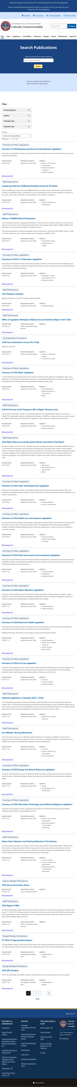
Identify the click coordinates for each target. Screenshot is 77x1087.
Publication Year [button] (9, 126)
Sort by (4, 132)
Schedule (27, 15)
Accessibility (6, 1028)
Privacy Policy (25, 1050)
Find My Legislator (55, 15)
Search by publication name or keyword (38, 57)
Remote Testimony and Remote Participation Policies (28, 1036)
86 (48, 993)
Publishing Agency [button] (10, 110)
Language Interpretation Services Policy (28, 1027)
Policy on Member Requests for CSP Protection (46, 1046)
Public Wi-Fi (25, 1055)
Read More (64, 3)
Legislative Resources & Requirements (9, 1051)
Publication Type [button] (9, 121)
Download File (8, 176)
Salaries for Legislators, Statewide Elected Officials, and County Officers (9, 1060)
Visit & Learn (39, 15)
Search (72, 26)
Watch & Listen (70, 15)
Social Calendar (45, 1032)
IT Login (43, 1053)
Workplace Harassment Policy (28, 1065)
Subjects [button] (6, 115)
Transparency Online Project (8, 1074)
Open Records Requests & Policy (28, 1044)
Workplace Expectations (28, 1059)
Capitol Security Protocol (7, 1033)
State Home (6, 1068)
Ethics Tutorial (45, 1028)
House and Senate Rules (46, 1038)
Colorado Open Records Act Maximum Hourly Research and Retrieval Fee (9, 1042)
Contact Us (65, 1038)
